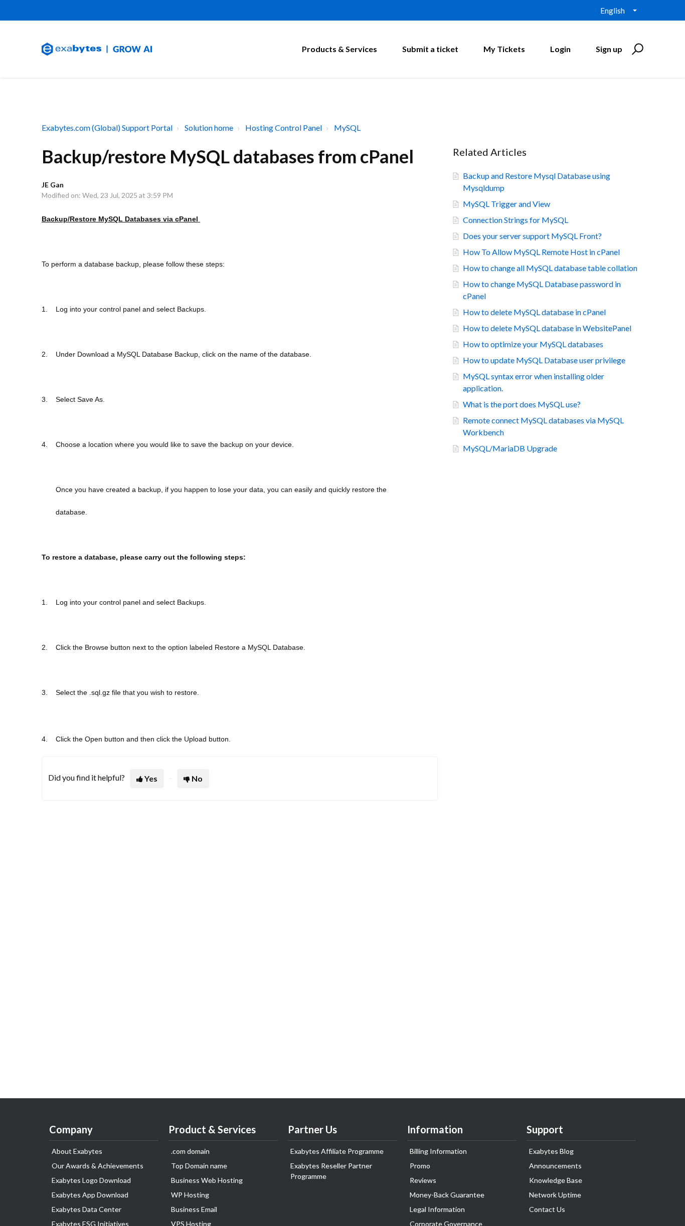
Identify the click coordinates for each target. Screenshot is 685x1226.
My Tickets (504, 49)
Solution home (209, 127)
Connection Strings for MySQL (515, 219)
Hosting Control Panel (283, 127)
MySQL (347, 127)
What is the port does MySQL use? (522, 404)
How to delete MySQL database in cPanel (534, 312)
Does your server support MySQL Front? (532, 235)
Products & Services (339, 49)
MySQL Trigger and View (506, 203)
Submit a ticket (430, 49)
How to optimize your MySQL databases (533, 344)
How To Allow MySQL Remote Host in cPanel (541, 252)
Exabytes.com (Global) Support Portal (107, 127)
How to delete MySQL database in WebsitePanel (547, 328)
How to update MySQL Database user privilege (544, 360)
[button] (636, 49)
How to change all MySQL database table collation (550, 268)
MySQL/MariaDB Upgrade (510, 448)
